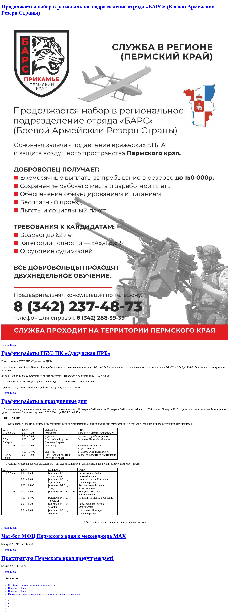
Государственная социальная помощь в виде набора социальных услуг (48, 594)
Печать (5, 345)
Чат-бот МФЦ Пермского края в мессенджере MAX (63, 536)
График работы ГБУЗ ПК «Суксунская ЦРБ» (55, 353)
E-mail (13, 345)
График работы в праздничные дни (44, 401)
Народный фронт (18, 591)
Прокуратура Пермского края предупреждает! (57, 558)
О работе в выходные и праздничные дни (32, 585)
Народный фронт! (18, 588)
